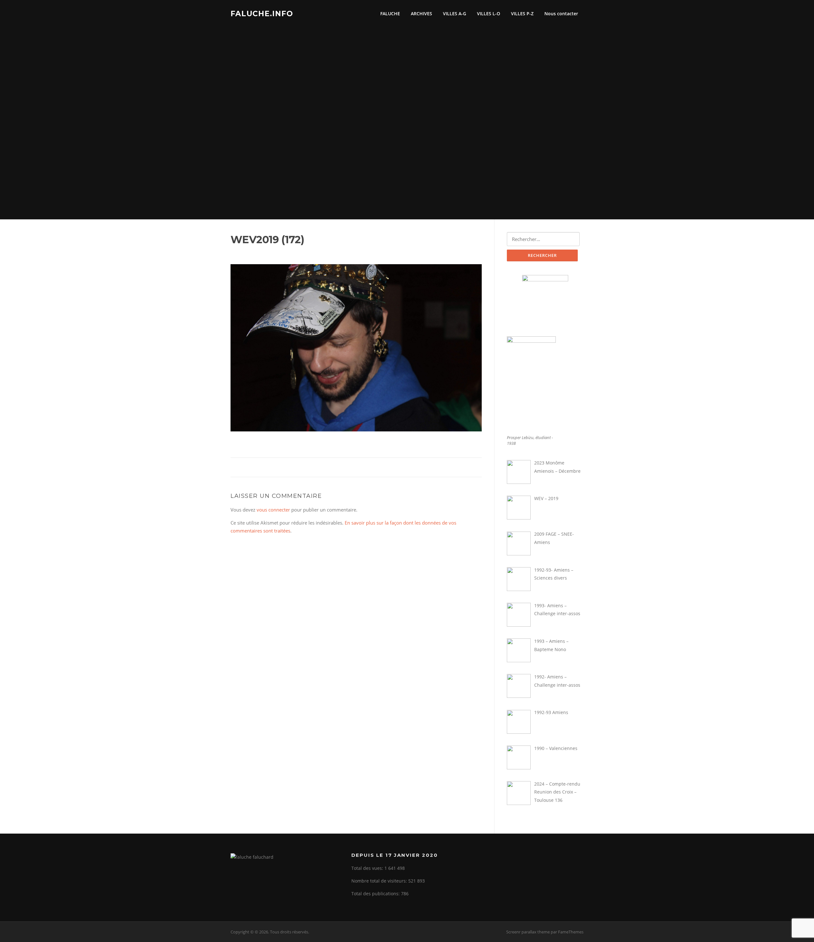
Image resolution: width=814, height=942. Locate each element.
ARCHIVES (421, 13)
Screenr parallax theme (528, 932)
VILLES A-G (454, 13)
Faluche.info (262, 13)
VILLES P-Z (522, 13)
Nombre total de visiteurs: (379, 881)
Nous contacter (561, 13)
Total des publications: (376, 893)
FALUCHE (390, 13)
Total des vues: (367, 868)
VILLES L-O (488, 13)
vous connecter (273, 509)
